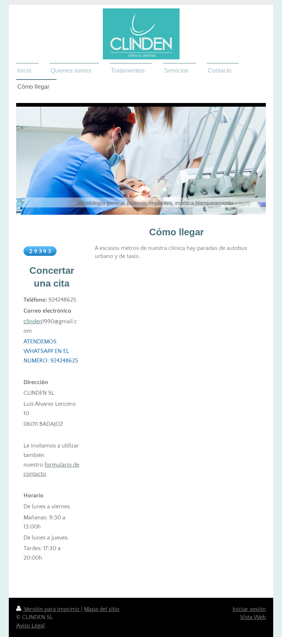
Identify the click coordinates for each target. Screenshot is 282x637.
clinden (33, 321)
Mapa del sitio (101, 609)
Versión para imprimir (52, 609)
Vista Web (253, 617)
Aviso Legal (30, 625)
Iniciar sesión (249, 609)
